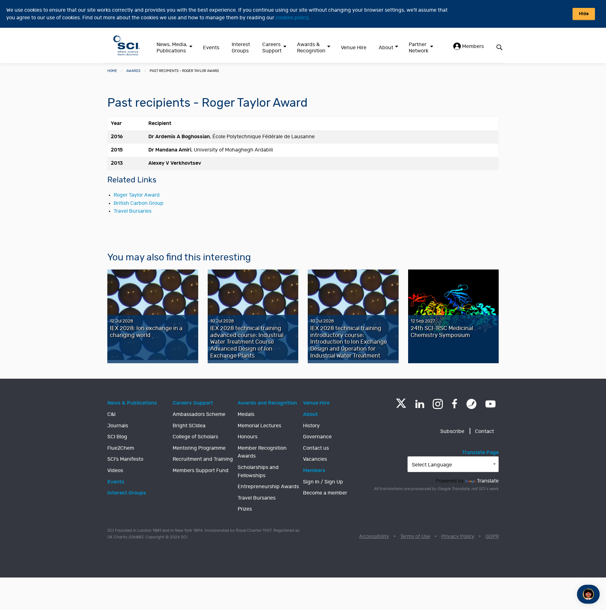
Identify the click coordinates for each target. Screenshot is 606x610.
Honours (248, 436)
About (386, 47)
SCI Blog (117, 436)
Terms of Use (415, 536)
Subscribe (452, 431)
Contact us (316, 448)
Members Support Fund (201, 470)
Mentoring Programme (199, 448)
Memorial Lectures (259, 425)
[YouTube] (490, 404)
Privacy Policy (457, 536)
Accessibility (374, 536)
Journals (117, 425)
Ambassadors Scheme (199, 414)
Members (472, 46)
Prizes (245, 509)
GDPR (492, 536)
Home (112, 71)
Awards (133, 71)
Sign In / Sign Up (323, 481)
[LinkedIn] (419, 404)
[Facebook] (455, 404)
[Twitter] (401, 406)
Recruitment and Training (203, 459)
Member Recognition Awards (262, 452)
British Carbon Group (138, 203)
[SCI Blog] (471, 404)
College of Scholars (195, 436)
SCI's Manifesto (125, 459)
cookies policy (292, 17)
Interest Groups (241, 47)
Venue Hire (353, 47)
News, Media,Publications (172, 47)
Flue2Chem (120, 448)
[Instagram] (438, 404)
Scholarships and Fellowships (258, 471)
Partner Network (418, 47)
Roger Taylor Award (137, 195)
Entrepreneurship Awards (268, 486)
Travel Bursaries (133, 211)
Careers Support (272, 47)
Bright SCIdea (189, 425)
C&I (111, 414)
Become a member (325, 492)
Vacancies (315, 459)
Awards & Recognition (311, 47)
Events (211, 47)
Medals (246, 414)
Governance (317, 436)
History (311, 425)
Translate (488, 480)
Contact (484, 431)
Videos (115, 470)
